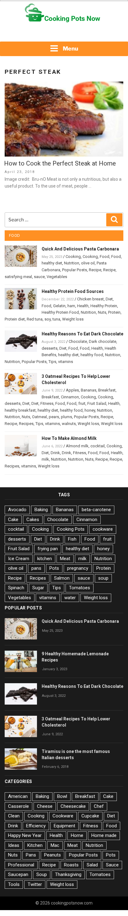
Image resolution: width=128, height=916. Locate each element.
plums (66, 416)
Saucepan (18, 874)
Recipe (95, 270)
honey (90, 410)
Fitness (46, 403)
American (18, 796)
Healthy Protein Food (60, 312)
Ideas (13, 845)
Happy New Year (25, 835)
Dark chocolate (102, 341)
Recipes (26, 423)
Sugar (38, 588)
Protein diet (15, 319)
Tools (14, 884)
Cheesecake (73, 806)
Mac (55, 845)
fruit (81, 403)
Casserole (18, 806)
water (70, 597)
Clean (14, 816)
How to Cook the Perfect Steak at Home (60, 163)
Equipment (64, 826)
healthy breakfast (20, 410)
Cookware (63, 816)
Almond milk (77, 446)
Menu (70, 48)
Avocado (17, 509)
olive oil (88, 263)
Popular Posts (74, 270)
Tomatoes (79, 588)
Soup (41, 874)
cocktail (97, 446)
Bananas (88, 390)
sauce (39, 276)
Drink (55, 452)
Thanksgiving (68, 874)
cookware (103, 529)
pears (54, 416)
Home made (104, 835)
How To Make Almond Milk (69, 438)
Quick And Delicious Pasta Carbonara (80, 248)
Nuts (102, 312)
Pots (54, 568)
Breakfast (107, 390)
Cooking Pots (71, 529)
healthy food (91, 354)
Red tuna (35, 319)
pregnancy (77, 568)
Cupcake (90, 816)
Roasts (71, 865)
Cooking (73, 256)
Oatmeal (39, 416)
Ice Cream (18, 558)
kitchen (44, 558)
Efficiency (36, 826)
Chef (99, 806)
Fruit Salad (96, 403)
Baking (41, 509)
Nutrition (71, 263)
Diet (109, 299)
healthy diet (52, 263)
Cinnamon (70, 397)
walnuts (69, 423)
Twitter (35, 884)
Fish (72, 539)
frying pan (48, 548)
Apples (72, 390)
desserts (49, 348)
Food (104, 256)
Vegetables (57, 276)
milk (45, 459)
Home (77, 835)
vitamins (65, 361)
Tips (52, 361)
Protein (114, 312)
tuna (56, 319)
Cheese (45, 806)
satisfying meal (18, 276)
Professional (21, 865)
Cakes (32, 519)
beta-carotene (96, 509)
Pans (31, 855)
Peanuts (52, 855)
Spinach (16, 588)
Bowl (62, 796)
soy (47, 319)
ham (71, 305)
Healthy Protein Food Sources (73, 291)
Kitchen (35, 845)
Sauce (112, 865)
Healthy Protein (103, 305)
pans (36, 568)
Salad (92, 865)
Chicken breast (90, 299)
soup (103, 578)
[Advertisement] (64, 33)
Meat (65, 558)
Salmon (62, 578)
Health (83, 305)
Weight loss (73, 319)
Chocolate (78, 341)
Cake (13, 519)
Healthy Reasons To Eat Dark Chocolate (82, 333)
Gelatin (59, 305)
